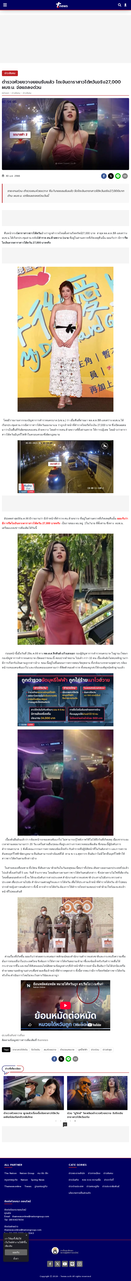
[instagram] (80, 1264)
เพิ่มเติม (8, 1245)
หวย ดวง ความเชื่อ (91, 1180)
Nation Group (27, 1173)
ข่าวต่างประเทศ (76, 1186)
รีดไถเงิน (35, 1049)
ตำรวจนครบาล (67, 1049)
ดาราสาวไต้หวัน (20, 1049)
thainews (43, 1040)
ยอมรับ (16, 1252)
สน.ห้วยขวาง (50, 1049)
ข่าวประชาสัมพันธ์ (110, 1186)
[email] (125, 176)
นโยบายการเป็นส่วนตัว (80, 1193)
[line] (118, 176)
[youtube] (65, 1264)
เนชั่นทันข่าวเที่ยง (15, 1035)
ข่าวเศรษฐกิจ (93, 1186)
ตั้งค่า (16, 1258)
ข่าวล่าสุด (107, 1049)
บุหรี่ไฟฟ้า (82, 1049)
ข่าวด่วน (95, 1049)
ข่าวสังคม (16, 93)
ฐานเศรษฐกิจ (41, 1186)
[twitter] (111, 176)
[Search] (120, 5)
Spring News (37, 1180)
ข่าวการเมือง (94, 1173)
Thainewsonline (12, 1186)
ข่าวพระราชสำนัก (77, 1173)
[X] (57, 1264)
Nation (24, 1180)
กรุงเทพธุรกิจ (11, 1180)
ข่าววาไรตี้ (109, 1180)
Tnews (27, 1186)
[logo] (60, 5)
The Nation (10, 1173)
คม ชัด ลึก (43, 1173)
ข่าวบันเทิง (74, 1180)
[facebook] (104, 176)
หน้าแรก (5, 93)
